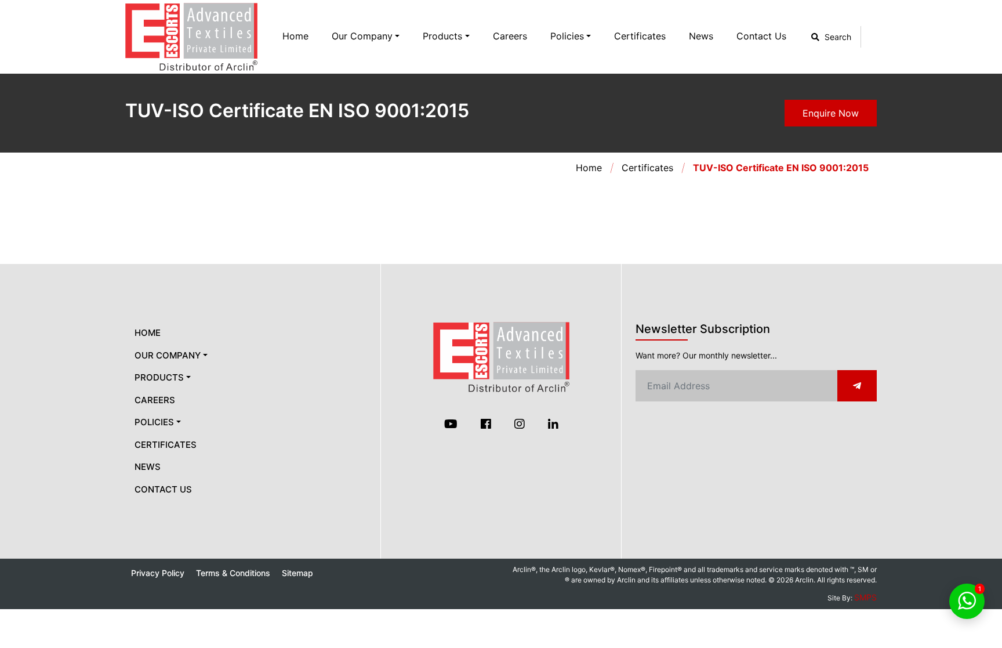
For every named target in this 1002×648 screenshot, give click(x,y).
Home (295, 36)
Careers (510, 36)
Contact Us (761, 36)
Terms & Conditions (233, 573)
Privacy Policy (157, 573)
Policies (567, 36)
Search (836, 37)
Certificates (640, 36)
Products (442, 36)
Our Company (362, 36)
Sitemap (297, 573)
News (701, 36)
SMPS (865, 597)
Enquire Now (831, 113)
